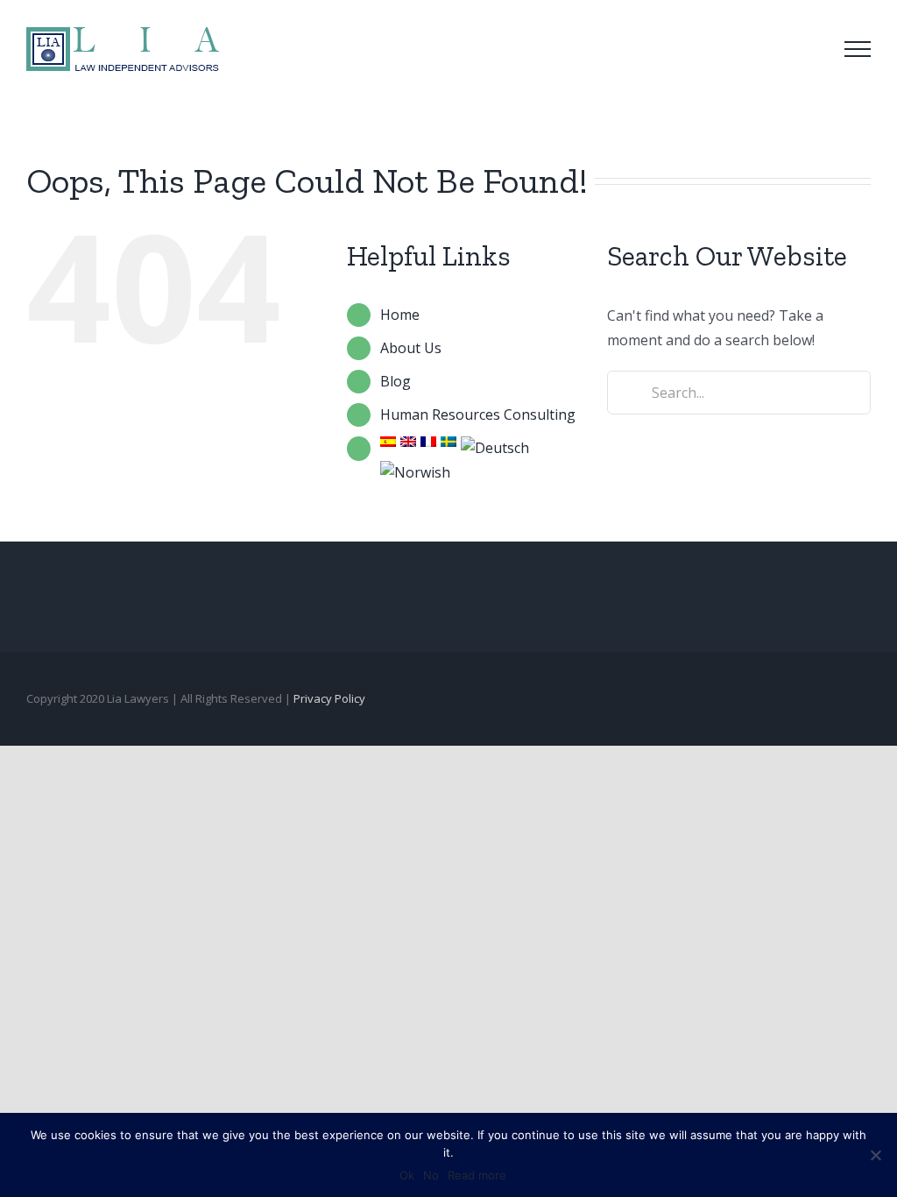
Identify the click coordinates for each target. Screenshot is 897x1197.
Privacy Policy (329, 698)
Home (400, 314)
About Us (410, 348)
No (431, 1175)
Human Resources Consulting (478, 414)
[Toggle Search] (809, 48)
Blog (395, 381)
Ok (406, 1175)
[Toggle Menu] (857, 49)
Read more (477, 1175)
